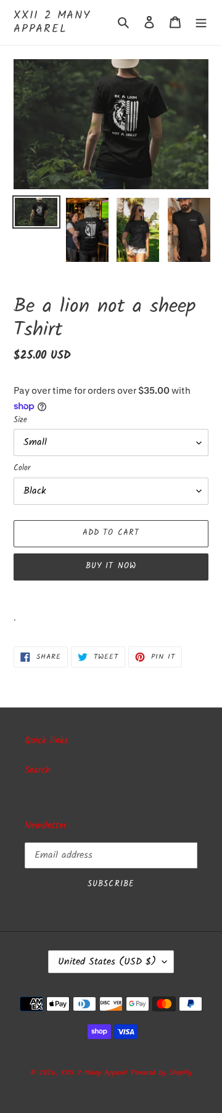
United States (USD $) (107, 961)
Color (22, 468)
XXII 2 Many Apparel (52, 22)
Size (20, 420)
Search (38, 770)
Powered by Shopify (161, 1072)
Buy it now (111, 566)
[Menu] (201, 22)
